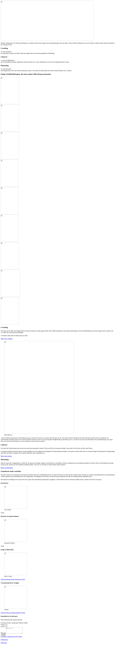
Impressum (4, 642)
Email (2, 626)
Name (3, 624)
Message (3, 633)
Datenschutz (4, 639)
